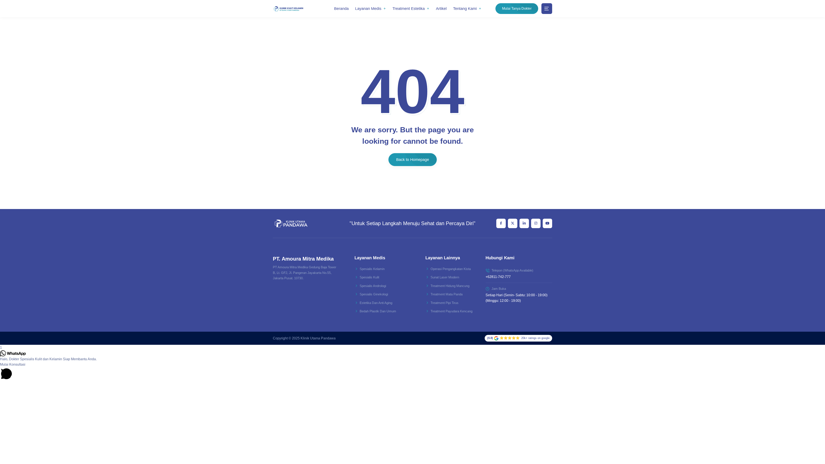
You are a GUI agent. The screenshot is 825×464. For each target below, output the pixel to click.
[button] (412, 371)
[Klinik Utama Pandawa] (288, 9)
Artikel (441, 8)
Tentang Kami (465, 8)
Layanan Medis (368, 8)
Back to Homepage (412, 159)
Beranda (341, 8)
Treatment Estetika (409, 8)
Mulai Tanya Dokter (517, 8)
